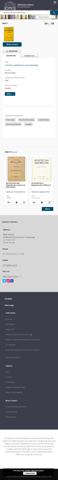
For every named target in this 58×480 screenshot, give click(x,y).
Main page (9, 305)
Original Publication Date (15, 387)
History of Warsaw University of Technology (23, 339)
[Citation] (52, 23)
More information (37, 470)
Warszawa (10, 120)
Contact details (11, 412)
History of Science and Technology (19, 334)
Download (12, 51)
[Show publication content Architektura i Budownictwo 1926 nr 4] (41, 202)
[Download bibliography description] (8, 202)
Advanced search (43, 17)
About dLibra (11, 417)
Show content (12, 44)
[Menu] (54, 2)
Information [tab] (29, 56)
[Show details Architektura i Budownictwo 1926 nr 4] (49, 202)
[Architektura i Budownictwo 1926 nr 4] (42, 169)
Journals (9, 319)
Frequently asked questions (16, 407)
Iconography (10, 345)
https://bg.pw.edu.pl (10, 276)
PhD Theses (10, 324)
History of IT (10, 329)
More (47, 209)
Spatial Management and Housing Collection (23, 350)
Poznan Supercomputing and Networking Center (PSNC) (29, 476)
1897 (7, 80)
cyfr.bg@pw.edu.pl (10, 265)
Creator (9, 377)
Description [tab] (11, 56)
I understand (30, 473)
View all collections (13, 357)
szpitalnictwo (43, 120)
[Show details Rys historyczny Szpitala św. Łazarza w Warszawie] (24, 202)
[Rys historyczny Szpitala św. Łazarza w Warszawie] (16, 169)
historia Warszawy (26, 120)
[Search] (54, 12)
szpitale (28, 124)
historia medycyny (13, 124)
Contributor (10, 382)
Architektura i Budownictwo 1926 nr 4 (41, 184)
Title (7, 372)
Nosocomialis (10, 73)
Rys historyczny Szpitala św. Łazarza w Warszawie (15, 185)
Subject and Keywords (14, 392)
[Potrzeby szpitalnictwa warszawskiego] (9, 34)
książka (8, 88)
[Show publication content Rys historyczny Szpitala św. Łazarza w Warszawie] (16, 202)
